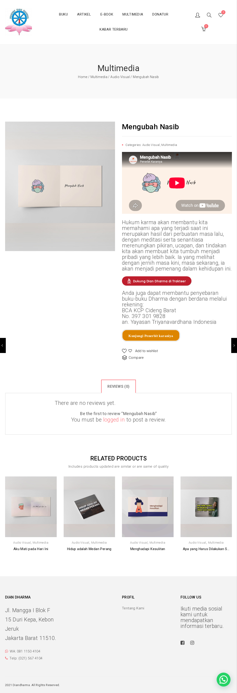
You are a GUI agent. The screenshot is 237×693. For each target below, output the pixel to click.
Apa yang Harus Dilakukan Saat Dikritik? (206, 549)
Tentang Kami (133, 608)
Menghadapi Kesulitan (147, 549)
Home (82, 77)
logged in (114, 420)
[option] (60, 186)
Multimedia (98, 77)
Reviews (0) (118, 386)
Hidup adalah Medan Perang (89, 549)
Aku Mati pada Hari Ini (30, 549)
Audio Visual (120, 77)
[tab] (118, 386)
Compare (136, 358)
